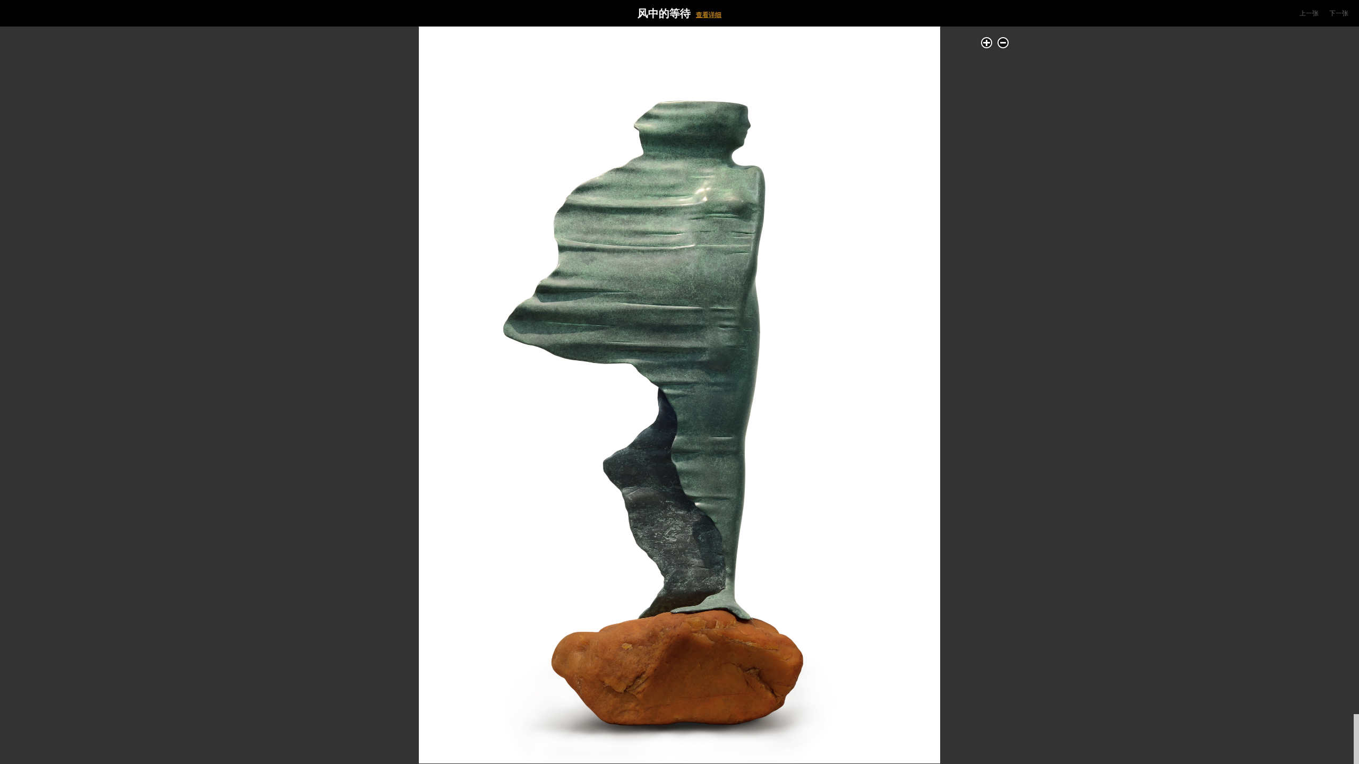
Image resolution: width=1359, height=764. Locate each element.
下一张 (1338, 13)
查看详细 (708, 15)
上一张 (1309, 13)
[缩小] (1003, 42)
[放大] (986, 42)
